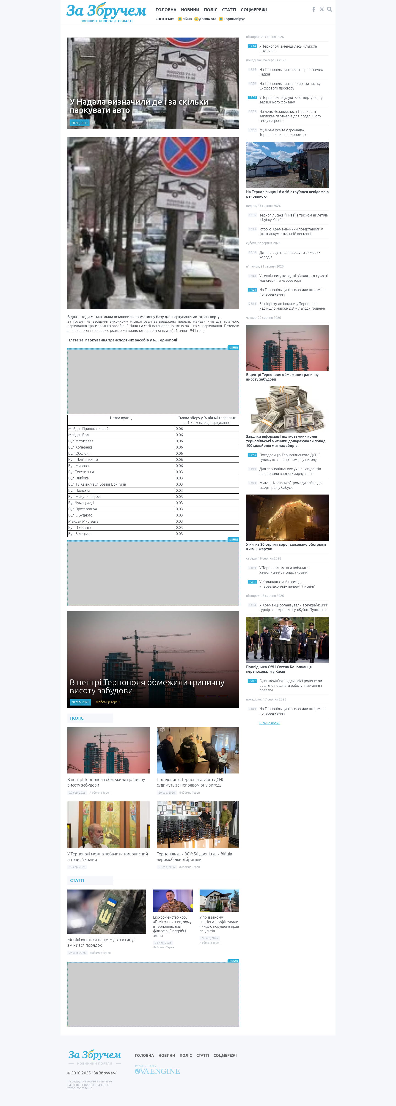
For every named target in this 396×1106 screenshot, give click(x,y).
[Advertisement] (153, 382)
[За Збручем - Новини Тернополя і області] (106, 10)
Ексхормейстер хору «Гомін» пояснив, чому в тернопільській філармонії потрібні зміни (172, 926)
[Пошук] (329, 9)
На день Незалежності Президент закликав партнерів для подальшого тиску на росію (290, 116)
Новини (190, 9)
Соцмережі (254, 9)
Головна (166, 9)
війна (187, 19)
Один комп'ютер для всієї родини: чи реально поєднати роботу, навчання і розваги (290, 685)
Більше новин (269, 723)
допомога (207, 19)
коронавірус (234, 19)
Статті (229, 9)
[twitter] (321, 10)
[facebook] (313, 10)
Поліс (210, 9)
